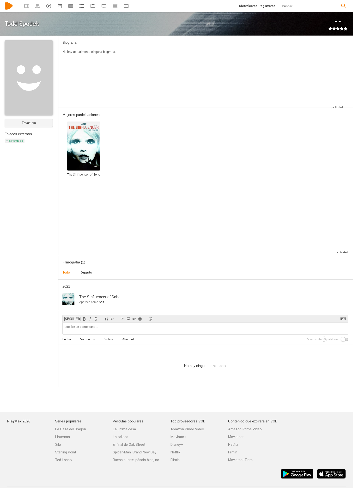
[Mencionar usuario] (150, 319)
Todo (66, 272)
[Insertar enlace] (123, 319)
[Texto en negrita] (84, 319)
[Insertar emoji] (140, 319)
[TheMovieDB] (15, 144)
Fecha (66, 339)
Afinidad (128, 339)
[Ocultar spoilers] (72, 319)
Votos (108, 339)
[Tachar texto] (96, 319)
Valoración (87, 339)
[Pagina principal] (9, 9)
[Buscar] (343, 6)
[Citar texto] (106, 319)
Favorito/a (29, 123)
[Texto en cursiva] (90, 319)
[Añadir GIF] (134, 319)
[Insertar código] (112, 319)
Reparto (85, 272)
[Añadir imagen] (128, 319)
